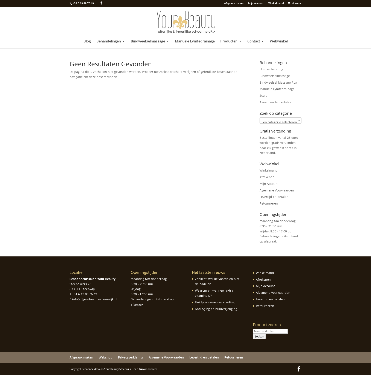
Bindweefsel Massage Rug (278, 82)
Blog (87, 42)
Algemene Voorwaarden (277, 190)
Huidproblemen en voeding (214, 302)
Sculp (264, 95)
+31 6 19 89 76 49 (83, 3)
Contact (253, 42)
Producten (228, 42)
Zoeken (259, 336)
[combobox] (280, 120)
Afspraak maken (234, 3)
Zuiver (143, 369)
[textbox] (280, 122)
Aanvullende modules (275, 102)
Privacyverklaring (130, 357)
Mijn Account (256, 3)
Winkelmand (276, 3)
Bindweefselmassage (148, 42)
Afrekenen (267, 177)
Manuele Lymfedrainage (195, 42)
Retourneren (269, 203)
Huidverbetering (271, 69)
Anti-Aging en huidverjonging (216, 309)
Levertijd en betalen (274, 197)
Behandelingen (108, 42)
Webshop (106, 357)
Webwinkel (279, 42)
